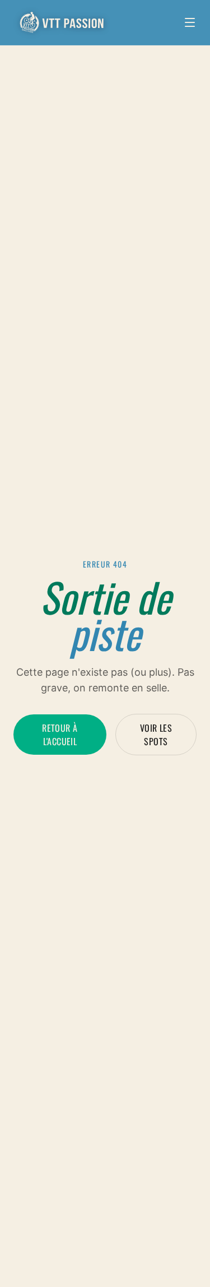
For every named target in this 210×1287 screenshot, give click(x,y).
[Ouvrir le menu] (190, 22)
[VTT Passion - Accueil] (62, 22)
